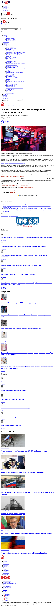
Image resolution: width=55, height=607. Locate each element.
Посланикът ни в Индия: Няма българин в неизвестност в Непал (26, 533)
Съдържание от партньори (9, 583)
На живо (5, 94)
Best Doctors (6, 573)
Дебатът (8, 80)
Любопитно (6, 42)
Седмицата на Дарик (11, 48)
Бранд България (10, 93)
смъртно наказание (13, 216)
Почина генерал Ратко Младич (13, 514)
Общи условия (7, 581)
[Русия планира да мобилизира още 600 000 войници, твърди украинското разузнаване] (13, 446)
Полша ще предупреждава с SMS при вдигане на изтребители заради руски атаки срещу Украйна (27, 208)
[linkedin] (4, 122)
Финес (8, 79)
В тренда (8, 56)
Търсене (5, 571)
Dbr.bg (6, 598)
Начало (5, 562)
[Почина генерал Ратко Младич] (13, 509)
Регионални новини (11, 40)
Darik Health (6, 9)
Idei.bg (6, 597)
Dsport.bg (7, 594)
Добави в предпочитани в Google (28, 195)
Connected (8, 90)
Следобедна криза (10, 86)
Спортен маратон (10, 70)
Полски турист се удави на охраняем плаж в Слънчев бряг (17, 204)
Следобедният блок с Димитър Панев (15, 52)
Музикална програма (11, 65)
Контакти (5, 584)
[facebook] (2, 122)
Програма (5, 43)
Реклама (5, 590)
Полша (2, 216)
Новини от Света (10, 39)
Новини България (10, 38)
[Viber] (2, 120)
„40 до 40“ (5, 10)
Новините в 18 (10, 49)
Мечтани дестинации (11, 82)
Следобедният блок (11, 61)
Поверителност (7, 582)
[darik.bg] (6, 4)
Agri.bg (6, 600)
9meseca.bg (3, 343)
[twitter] (6, 122)
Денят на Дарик (10, 47)
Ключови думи (7, 588)
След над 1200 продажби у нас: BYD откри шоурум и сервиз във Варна (23, 303)
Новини (5, 6)
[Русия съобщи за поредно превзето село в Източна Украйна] (13, 548)
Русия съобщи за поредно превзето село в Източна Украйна (24, 553)
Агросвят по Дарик (11, 57)
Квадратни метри (10, 85)
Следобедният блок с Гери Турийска (15, 54)
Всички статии (7, 587)
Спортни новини (10, 67)
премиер (6, 216)
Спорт (5, 95)
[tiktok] (2, 578)
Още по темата (10, 75)
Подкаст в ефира (10, 74)
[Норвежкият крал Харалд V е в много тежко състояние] (13, 468)
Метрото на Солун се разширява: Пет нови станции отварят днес (21, 328)
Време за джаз (9, 58)
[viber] (8, 122)
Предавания (6, 7)
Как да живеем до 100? (11, 77)
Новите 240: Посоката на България (14, 88)
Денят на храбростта (11, 91)
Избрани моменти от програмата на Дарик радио (18, 68)
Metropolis (8, 71)
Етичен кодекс (7, 586)
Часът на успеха (10, 89)
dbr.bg (2, 305)
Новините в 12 (10, 62)
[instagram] (8, 578)
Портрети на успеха (11, 76)
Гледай (4, 24)
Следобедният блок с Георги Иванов (15, 81)
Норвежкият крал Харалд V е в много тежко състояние (22, 472)
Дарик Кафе (9, 45)
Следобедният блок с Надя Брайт (14, 53)
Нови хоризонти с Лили (12, 66)
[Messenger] (4, 120)
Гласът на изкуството (11, 84)
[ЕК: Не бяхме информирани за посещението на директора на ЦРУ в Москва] (13, 487)
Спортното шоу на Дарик (12, 59)
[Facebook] (6, 120)
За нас (4, 591)
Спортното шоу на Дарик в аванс (14, 72)
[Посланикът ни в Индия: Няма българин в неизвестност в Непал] (13, 529)
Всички (3, 288)
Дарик (6, 106)
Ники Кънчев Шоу (10, 51)
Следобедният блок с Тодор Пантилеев (15, 63)
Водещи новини (10, 36)
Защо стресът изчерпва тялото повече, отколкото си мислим (19, 341)
